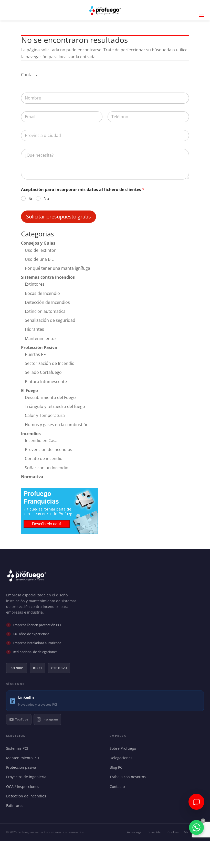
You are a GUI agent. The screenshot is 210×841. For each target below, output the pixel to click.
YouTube (21, 719)
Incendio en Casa (41, 440)
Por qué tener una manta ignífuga (57, 268)
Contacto (118, 786)
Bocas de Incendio (42, 293)
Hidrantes (34, 329)
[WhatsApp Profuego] (196, 827)
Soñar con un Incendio (46, 467)
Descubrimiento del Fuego (50, 397)
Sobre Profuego (124, 748)
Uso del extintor (40, 250)
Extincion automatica (45, 311)
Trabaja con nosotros (129, 776)
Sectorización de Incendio (50, 363)
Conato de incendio (43, 458)
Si (30, 198)
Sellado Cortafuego (43, 372)
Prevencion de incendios (48, 449)
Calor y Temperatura (45, 415)
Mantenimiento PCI (23, 757)
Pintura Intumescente (46, 381)
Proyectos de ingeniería (27, 776)
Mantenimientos (41, 338)
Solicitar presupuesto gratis (58, 216)
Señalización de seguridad (50, 320)
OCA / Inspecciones (23, 786)
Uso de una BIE (39, 259)
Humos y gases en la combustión (57, 424)
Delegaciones (122, 757)
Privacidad (155, 832)
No (46, 198)
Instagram (50, 719)
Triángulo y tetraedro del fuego (55, 406)
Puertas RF (35, 354)
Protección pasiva (22, 767)
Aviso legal (134, 832)
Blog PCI (118, 767)
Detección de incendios (27, 796)
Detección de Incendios (47, 302)
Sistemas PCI (18, 748)
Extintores (35, 284)
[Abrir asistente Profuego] (196, 802)
